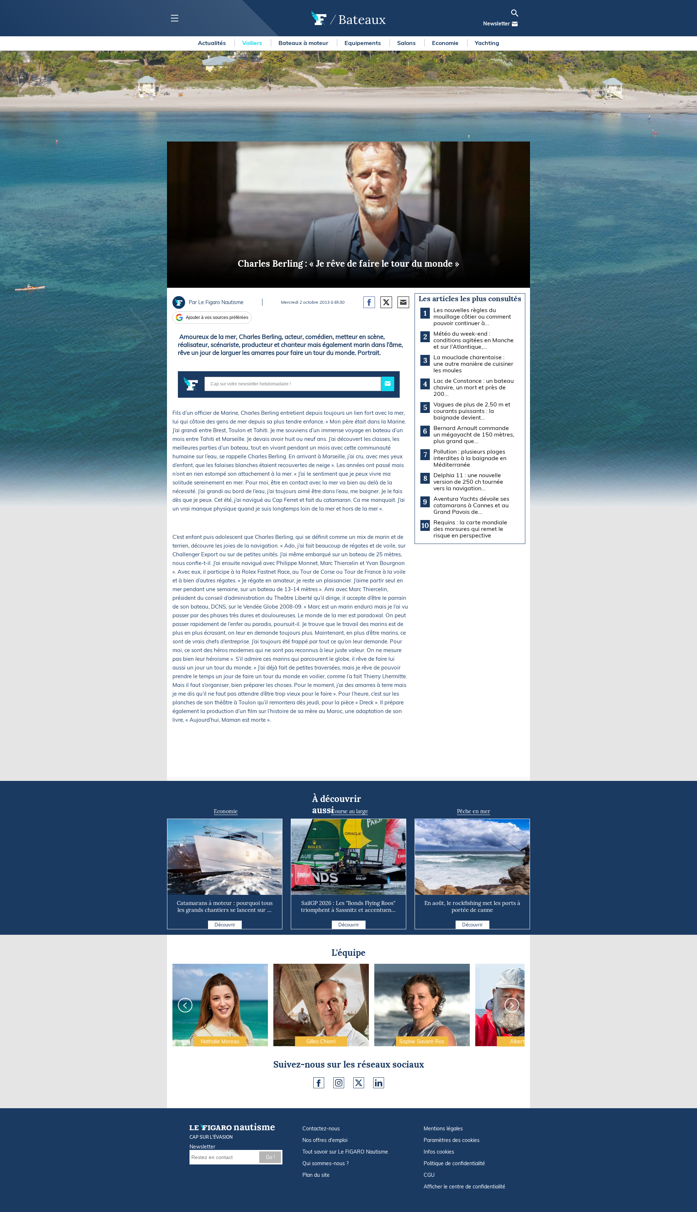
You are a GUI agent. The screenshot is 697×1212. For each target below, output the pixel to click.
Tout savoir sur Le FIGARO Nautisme (345, 1151)
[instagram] (338, 1082)
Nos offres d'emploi (324, 1140)
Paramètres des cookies (452, 1140)
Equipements (363, 42)
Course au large (349, 811)
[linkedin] (378, 1082)
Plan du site (316, 1175)
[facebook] (318, 1082)
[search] (514, 13)
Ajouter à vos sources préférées (217, 317)
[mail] (515, 24)
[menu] (174, 18)
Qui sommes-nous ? (325, 1163)
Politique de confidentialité (454, 1163)
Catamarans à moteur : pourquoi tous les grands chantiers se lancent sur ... (225, 906)
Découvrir (225, 925)
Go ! (270, 1157)
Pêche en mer (473, 811)
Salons (407, 42)
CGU (429, 1175)
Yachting (487, 42)
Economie (446, 42)
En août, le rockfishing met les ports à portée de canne (472, 906)
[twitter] (358, 1082)
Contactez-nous (321, 1128)
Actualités (212, 42)
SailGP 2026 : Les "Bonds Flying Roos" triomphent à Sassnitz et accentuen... (348, 906)
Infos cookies (439, 1151)
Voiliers (253, 42)
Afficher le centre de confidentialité (464, 1186)
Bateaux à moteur (304, 42)
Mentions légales (443, 1128)
